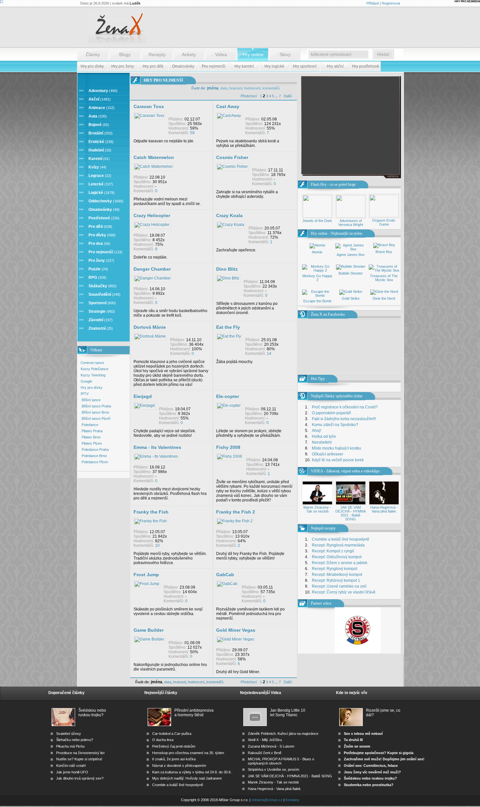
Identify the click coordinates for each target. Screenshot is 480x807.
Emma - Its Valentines (157, 447)
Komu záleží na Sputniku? (335, 424)
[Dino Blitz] (228, 278)
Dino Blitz (227, 269)
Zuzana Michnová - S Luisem (271, 746)
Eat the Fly (228, 327)
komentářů (271, 88)
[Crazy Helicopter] (152, 224)
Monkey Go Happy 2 (317, 278)
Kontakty (292, 800)
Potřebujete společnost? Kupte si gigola (378, 753)
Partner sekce (321, 603)
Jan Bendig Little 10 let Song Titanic (287, 712)
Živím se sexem (357, 746)
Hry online (253, 54)
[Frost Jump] (147, 583)
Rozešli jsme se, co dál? (383, 712)
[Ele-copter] (229, 405)
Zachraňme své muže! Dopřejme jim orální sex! (384, 759)
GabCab (225, 574)
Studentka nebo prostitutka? (368, 785)
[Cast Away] (229, 115)
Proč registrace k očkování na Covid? (345, 407)
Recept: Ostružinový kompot (336, 557)
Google (86, 381)
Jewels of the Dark (317, 221)
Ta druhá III (353, 740)
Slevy (285, 54)
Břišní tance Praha (96, 406)
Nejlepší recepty (323, 528)
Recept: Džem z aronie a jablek (339, 563)
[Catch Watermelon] (153, 166)
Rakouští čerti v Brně (264, 753)
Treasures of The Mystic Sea (384, 278)
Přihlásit (372, 3)
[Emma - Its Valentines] (156, 456)
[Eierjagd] (144, 405)
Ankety (189, 54)
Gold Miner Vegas (235, 630)
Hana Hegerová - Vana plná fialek (384, 509)
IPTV (84, 394)
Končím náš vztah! (71, 765)
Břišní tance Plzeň (96, 418)
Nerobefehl (322, 442)
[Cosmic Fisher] (232, 166)
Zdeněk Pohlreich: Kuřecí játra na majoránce (283, 734)
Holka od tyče (324, 436)
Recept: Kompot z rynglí (333, 551)
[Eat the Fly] (229, 336)
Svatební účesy (68, 734)
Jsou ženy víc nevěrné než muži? (372, 772)
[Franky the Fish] (150, 521)
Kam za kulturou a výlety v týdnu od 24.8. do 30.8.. (192, 772)
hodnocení (252, 88)
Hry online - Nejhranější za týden (336, 233)
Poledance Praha (95, 449)
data (223, 88)
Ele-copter (227, 396)
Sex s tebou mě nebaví (363, 734)
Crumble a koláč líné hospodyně (340, 539)
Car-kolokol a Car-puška (171, 734)
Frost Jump (146, 574)
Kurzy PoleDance (94, 369)
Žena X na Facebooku (328, 314)
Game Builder (149, 630)
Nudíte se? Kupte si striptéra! (79, 759)
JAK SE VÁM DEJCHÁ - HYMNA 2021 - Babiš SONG (350, 513)
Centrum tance (92, 363)
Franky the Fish (151, 511)
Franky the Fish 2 (235, 511)
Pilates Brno (91, 437)
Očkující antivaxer (327, 454)
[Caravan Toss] (149, 115)
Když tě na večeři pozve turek (338, 460)
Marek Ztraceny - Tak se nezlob (317, 509)
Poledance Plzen (95, 462)
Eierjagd (143, 396)
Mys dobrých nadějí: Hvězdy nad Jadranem (187, 778)
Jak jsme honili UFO (72, 772)
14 (269, 353)
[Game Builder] (149, 639)
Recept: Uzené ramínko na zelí (339, 586)
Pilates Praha (92, 431)
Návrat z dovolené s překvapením (179, 765)
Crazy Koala (229, 215)
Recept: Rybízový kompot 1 (336, 580)
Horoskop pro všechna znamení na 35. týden (188, 753)
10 (157, 545)
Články (93, 54)
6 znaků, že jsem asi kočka (174, 759)
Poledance (90, 425)
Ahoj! (316, 430)
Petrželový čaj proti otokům (173, 746)
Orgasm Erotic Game (383, 222)
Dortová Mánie (150, 327)
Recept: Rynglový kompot (334, 568)
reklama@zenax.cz (266, 800)
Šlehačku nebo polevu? (74, 740)
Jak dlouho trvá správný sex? (80, 778)
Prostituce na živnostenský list (80, 753)
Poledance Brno (94, 456)
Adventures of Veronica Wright (350, 223)
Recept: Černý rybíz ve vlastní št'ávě (344, 592)
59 (192, 133)
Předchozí (249, 96)
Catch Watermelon (154, 157)
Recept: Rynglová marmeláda (338, 545)
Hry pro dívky (92, 387)
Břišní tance (91, 400)
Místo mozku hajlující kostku (336, 448)
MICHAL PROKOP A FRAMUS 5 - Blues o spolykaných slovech (281, 761)
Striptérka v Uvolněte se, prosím (273, 769)
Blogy (125, 54)
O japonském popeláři (331, 413)
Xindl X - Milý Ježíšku (265, 740)
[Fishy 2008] (229, 456)
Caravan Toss (149, 106)
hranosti (235, 88)
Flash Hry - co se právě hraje (333, 184)
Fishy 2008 (228, 447)
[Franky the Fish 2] (235, 521)
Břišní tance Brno (95, 412)
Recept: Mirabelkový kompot (337, 574)
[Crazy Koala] (231, 224)
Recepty (157, 54)
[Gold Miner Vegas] (235, 639)
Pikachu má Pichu (70, 746)
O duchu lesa (162, 740)
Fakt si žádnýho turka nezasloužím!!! (344, 419)
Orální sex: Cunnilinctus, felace (371, 765)
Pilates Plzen (92, 443)
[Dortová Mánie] (150, 336)
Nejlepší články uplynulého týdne (336, 396)
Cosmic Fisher (232, 157)
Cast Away (227, 106)
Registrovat (391, 3)
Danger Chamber (152, 269)
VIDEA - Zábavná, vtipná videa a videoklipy (345, 471)
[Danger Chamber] (152, 278)
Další (288, 96)
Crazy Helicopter (152, 215)
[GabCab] (227, 583)
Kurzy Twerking (93, 375)
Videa (221, 54)
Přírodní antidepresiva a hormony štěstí (194, 712)
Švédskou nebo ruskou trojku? (92, 712)
